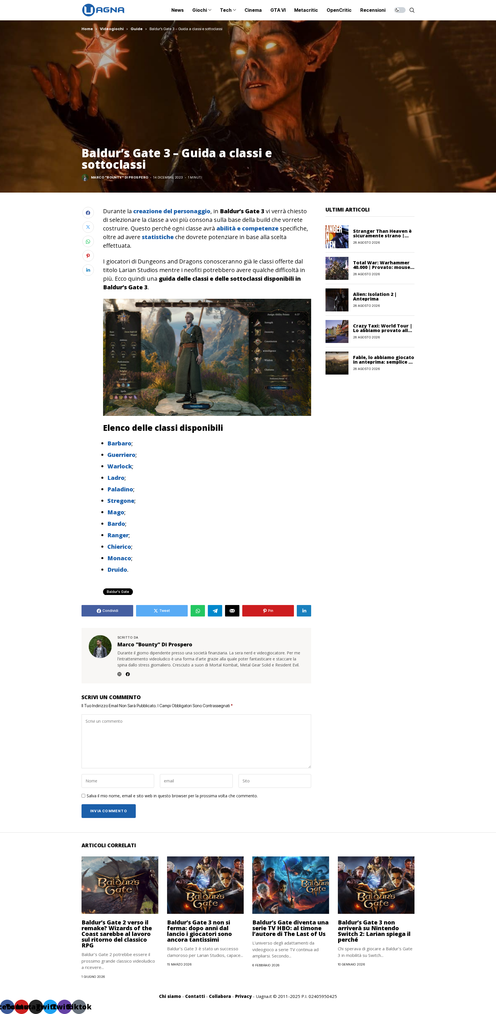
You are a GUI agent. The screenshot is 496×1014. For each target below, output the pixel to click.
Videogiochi (112, 28)
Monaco (119, 558)
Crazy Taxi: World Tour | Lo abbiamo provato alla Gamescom (382, 330)
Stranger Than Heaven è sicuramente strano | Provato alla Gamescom (382, 235)
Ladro (116, 478)
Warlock (119, 466)
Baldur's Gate (118, 592)
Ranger (118, 535)
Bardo (116, 524)
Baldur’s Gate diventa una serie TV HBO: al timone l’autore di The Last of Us (290, 928)
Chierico (119, 546)
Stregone (120, 501)
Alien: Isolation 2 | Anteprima (375, 296)
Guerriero (121, 455)
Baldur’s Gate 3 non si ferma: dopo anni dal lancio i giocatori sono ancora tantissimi (199, 930)
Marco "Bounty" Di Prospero (119, 177)
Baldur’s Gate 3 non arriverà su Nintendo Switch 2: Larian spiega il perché (374, 930)
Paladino (120, 489)
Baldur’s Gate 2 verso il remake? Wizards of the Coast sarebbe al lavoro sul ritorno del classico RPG (117, 933)
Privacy (243, 996)
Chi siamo (170, 996)
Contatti (195, 996)
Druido (117, 569)
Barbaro (119, 443)
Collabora (220, 996)
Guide (137, 28)
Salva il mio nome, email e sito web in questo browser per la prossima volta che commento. (172, 796)
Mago (115, 512)
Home (87, 28)
